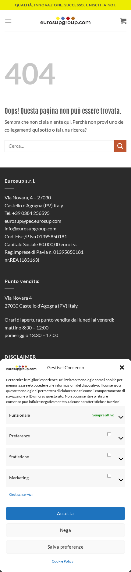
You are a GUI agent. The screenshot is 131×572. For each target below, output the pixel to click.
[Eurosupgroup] (65, 21)
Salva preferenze (65, 547)
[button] (122, 367)
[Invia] (120, 146)
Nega (65, 530)
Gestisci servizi (21, 494)
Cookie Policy (62, 561)
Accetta (65, 513)
